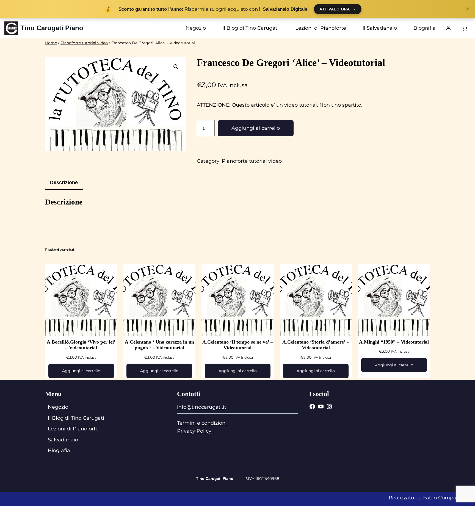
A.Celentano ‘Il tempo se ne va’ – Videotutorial (237, 345)
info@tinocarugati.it (201, 407)
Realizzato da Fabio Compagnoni (430, 498)
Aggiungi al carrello (255, 128)
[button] (176, 67)
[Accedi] (448, 28)
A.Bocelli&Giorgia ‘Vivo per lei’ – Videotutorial (81, 345)
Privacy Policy (194, 431)
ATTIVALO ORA (337, 9)
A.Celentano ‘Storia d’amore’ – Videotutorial (315, 345)
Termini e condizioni (202, 423)
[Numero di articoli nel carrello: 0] (464, 28)
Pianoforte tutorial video (84, 42)
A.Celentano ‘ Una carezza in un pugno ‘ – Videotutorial (159, 345)
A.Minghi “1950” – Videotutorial (394, 342)
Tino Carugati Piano (51, 28)
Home (51, 42)
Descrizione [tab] (64, 182)
